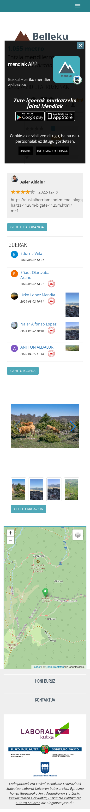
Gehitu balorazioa (27, 227)
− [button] (10, 540)
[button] (73, 426)
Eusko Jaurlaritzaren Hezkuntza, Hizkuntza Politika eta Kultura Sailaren (45, 798)
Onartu (25, 151)
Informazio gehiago (52, 151)
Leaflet (37, 667)
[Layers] (77, 534)
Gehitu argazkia (28, 509)
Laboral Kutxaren (35, 788)
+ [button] (10, 533)
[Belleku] (45, 593)
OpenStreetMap (54, 667)
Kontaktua (45, 699)
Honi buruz (45, 681)
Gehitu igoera (23, 370)
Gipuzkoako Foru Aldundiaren (42, 793)
